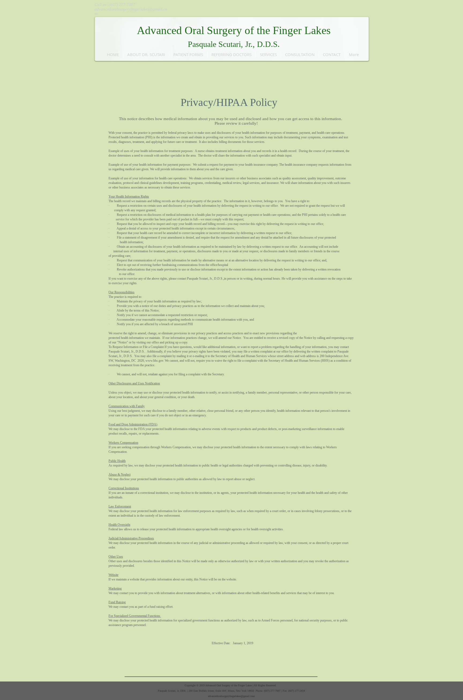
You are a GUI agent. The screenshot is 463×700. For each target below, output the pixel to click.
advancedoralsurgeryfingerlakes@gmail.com (231, 696)
